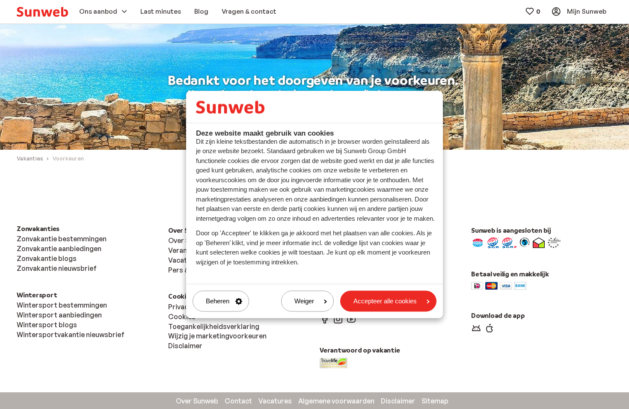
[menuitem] (42, 12)
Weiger (304, 301)
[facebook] (325, 318)
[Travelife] (333, 362)
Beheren (217, 301)
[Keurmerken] (477, 242)
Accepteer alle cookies (385, 301)
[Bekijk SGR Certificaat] (493, 242)
